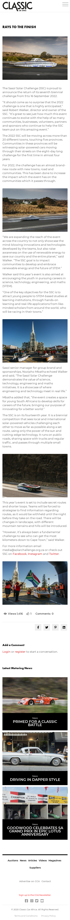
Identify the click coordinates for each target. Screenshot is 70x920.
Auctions (13, 860)
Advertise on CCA (29, 881)
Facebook (20, 553)
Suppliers (35, 867)
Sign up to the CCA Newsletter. (35, 895)
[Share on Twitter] (46, 627)
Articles (32, 860)
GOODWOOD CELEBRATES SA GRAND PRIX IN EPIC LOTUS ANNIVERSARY (35, 831)
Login (6, 651)
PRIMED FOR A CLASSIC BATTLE (35, 723)
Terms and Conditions (26, 915)
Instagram (35, 553)
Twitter (54, 553)
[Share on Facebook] (38, 627)
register (20, 651)
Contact (46, 881)
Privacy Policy (48, 915)
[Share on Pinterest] (55, 627)
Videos (43, 860)
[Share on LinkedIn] (64, 627)
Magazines (55, 860)
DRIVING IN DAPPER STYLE (35, 779)
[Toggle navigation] (65, 4)
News (23, 860)
